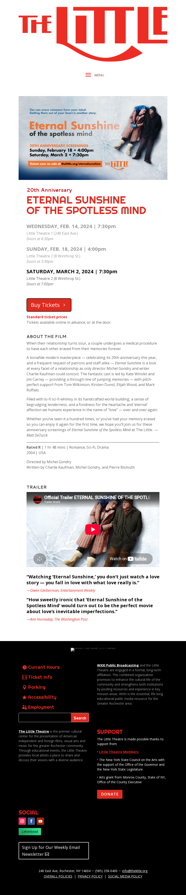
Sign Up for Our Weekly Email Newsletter (51, 851)
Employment (41, 707)
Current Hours (44, 667)
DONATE (110, 794)
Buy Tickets (45, 304)
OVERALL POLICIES (58, 876)
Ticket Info (40, 677)
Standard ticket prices (47, 316)
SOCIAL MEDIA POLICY (125, 876)
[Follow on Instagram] (22, 821)
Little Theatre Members (119, 752)
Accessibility (42, 697)
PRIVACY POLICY (90, 876)
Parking (37, 687)
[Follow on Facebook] (31, 821)
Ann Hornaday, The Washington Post (59, 619)
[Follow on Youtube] (40, 821)
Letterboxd (30, 831)
